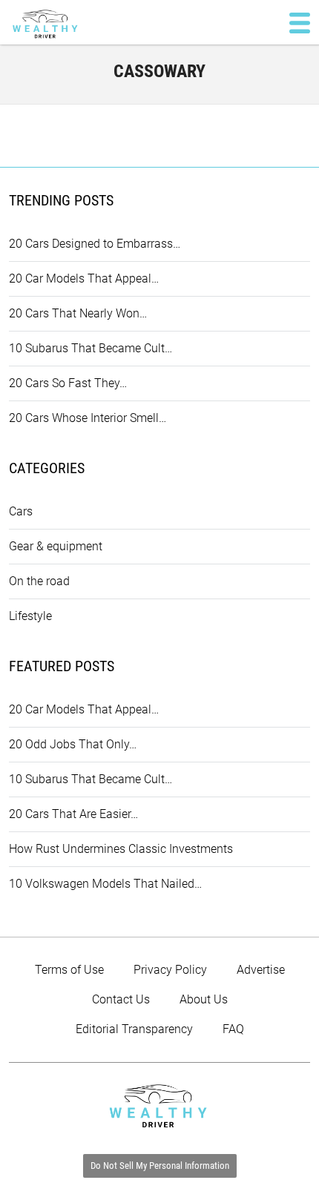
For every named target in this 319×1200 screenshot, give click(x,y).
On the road (39, 581)
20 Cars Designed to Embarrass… (94, 244)
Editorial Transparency (134, 1029)
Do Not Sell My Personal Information (160, 1165)
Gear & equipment (55, 546)
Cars (21, 511)
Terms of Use (69, 970)
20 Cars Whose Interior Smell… (87, 418)
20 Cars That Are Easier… (73, 814)
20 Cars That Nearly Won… (78, 313)
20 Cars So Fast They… (68, 383)
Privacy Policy (170, 970)
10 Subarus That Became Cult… (90, 348)
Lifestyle (30, 616)
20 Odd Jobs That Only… (73, 744)
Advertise (261, 970)
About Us (204, 999)
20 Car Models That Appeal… (84, 278)
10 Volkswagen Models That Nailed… (105, 884)
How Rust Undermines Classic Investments (121, 849)
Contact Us (121, 999)
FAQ (233, 1029)
